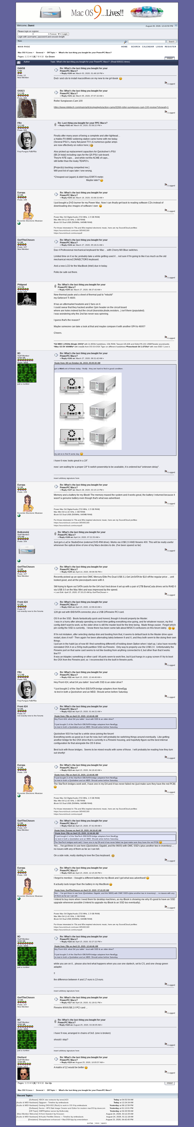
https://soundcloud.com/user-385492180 (71, 230)
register (35, 31)
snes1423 (64, 1100)
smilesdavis (63, 1102)
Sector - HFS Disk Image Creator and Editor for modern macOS (66, 1108)
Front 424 (22, 602)
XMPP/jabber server (47, 1111)
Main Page (24, 47)
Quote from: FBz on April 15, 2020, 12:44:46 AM (76, 716)
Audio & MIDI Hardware (27, 1102)
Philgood (22, 284)
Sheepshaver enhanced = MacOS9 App (56, 1119)
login (26, 31)
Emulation (33, 1119)
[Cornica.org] (18, 562)
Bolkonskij (23, 532)
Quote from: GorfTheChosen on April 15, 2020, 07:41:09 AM (81, 890)
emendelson (82, 1119)
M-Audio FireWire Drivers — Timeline (54, 1117)
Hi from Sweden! (46, 1114)
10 (42, 56)
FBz (19, 123)
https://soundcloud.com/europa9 (68, 233)
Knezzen (60, 1114)
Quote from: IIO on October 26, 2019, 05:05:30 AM (77, 363)
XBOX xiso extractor (47, 1100)
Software (34, 1100)
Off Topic (34, 1111)
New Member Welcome (28, 1114)
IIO (18, 353)
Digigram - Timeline (47, 1102)
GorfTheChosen (25, 240)
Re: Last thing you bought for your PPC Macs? (82, 123)
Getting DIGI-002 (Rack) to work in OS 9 (56, 1105)
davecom (101, 1108)
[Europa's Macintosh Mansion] (18, 224)
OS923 (21, 91)
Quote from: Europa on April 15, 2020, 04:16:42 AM (77, 830)
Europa (21, 192)
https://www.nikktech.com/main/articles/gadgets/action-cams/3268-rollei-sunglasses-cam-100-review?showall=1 (111, 107)
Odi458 (21, 68)
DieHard (21, 1057)
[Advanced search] (125, 42)
